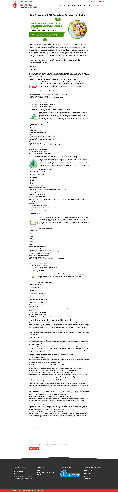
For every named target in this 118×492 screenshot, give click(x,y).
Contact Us (101, 5)
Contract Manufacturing (45, 472)
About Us (67, 5)
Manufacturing (77, 5)
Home (60, 5)
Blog (94, 5)
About (38, 475)
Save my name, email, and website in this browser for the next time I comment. (48, 444)
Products (87, 5)
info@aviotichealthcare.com (22, 473)
